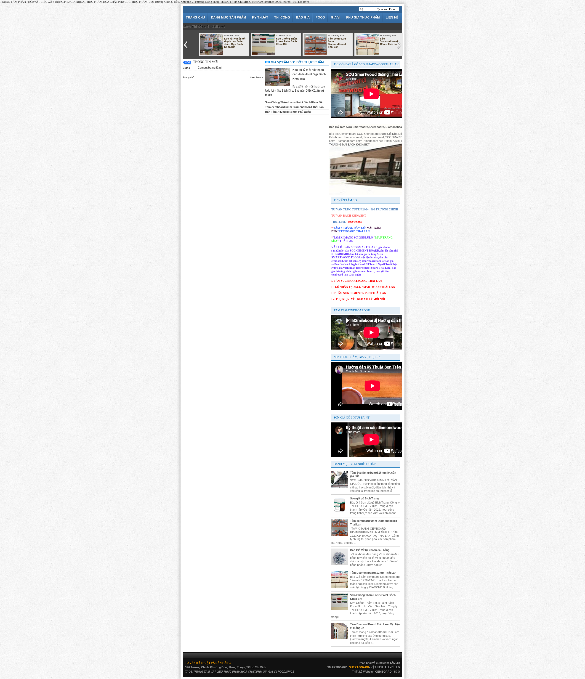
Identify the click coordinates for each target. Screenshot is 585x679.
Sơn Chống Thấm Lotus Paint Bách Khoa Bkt (287, 41)
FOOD (320, 17)
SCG (397, 671)
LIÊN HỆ (392, 17)
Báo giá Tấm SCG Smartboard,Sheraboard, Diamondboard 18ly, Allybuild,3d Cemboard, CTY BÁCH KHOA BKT (401, 127)
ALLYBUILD (392, 667)
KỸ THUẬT (260, 17)
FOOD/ (282, 671)
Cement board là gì (209, 67)
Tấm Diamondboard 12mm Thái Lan (389, 41)
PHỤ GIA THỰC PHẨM (363, 17)
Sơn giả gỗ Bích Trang (364, 498)
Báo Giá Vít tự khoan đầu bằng (369, 550)
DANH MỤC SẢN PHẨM (228, 17)
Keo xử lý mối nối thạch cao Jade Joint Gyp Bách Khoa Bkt (234, 42)
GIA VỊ (335, 17)
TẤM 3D (395, 663)
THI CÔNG (282, 17)
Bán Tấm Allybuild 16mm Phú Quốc (288, 112)
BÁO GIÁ (303, 17)
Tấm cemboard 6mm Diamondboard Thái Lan (337, 42)
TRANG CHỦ (195, 17)
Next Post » (256, 77)
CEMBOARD (383, 671)
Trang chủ (188, 77)
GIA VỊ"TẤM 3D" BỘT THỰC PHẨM (297, 62)
